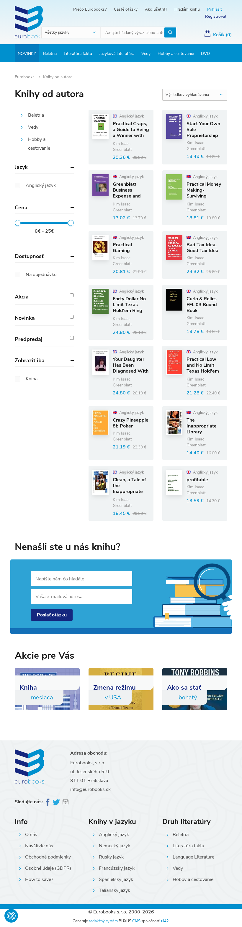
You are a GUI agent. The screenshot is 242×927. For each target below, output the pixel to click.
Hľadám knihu (187, 9)
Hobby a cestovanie (176, 53)
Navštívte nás (39, 846)
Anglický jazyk (114, 834)
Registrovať (215, 16)
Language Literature (193, 857)
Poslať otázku (52, 615)
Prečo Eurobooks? (90, 9)
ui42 (165, 921)
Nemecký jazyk (114, 846)
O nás (31, 834)
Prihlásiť (214, 9)
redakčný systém (103, 921)
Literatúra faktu (78, 53)
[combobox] (71, 32)
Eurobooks (25, 77)
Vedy (146, 53)
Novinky (27, 53)
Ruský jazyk (111, 857)
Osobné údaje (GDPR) (48, 868)
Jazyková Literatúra (116, 53)
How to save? (39, 879)
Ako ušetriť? (156, 9)
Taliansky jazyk (114, 890)
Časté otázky (126, 9)
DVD (205, 53)
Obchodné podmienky (48, 857)
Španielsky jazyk (116, 879)
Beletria (50, 53)
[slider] (18, 223)
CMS (136, 921)
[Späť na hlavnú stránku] (29, 22)
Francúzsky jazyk (117, 868)
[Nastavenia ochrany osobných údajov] (11, 916)
